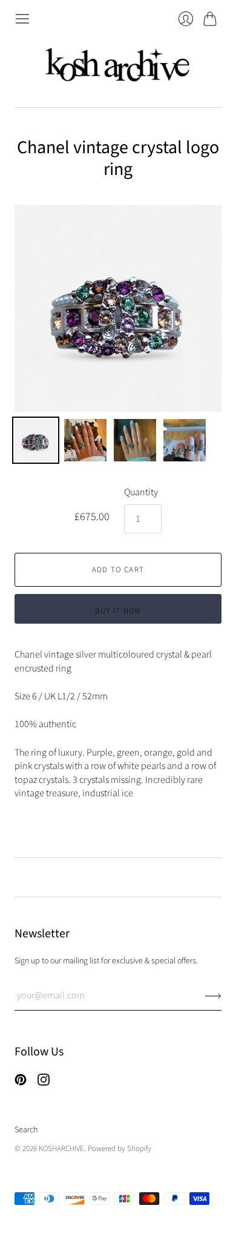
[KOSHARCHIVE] (118, 67)
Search (26, 1130)
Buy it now (118, 610)
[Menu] (22, 18)
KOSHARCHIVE (61, 1148)
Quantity (141, 492)
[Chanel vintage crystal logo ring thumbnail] (36, 440)
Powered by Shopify (119, 1148)
